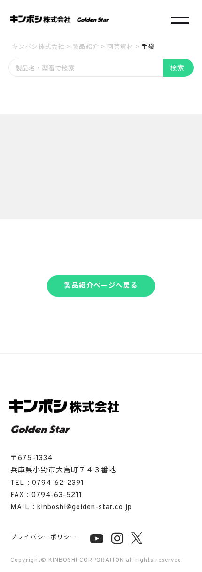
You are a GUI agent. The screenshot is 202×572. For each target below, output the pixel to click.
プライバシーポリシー (43, 538)
